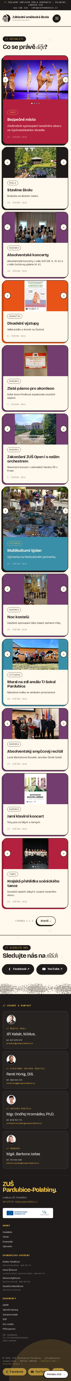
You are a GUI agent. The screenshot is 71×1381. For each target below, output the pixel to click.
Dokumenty (9, 1298)
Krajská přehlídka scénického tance (33, 883)
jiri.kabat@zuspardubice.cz (19, 1043)
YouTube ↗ (55, 969)
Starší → (46, 920)
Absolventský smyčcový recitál (35, 751)
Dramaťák (8, 1241)
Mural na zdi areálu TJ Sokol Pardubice (31, 684)
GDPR (6, 1305)
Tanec (6, 1236)
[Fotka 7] (36, 442)
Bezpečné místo (21, 119)
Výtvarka (7, 1246)
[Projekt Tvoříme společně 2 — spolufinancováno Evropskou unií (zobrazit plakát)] (28, 1213)
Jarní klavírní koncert (25, 816)
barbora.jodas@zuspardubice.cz (22, 1163)
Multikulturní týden (24, 550)
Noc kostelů (18, 617)
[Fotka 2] (34, 103)
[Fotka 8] (39, 442)
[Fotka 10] (44, 442)
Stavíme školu (19, 190)
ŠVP (5, 1319)
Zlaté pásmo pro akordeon (30, 388)
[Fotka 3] (36, 103)
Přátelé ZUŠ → (49, 1361)
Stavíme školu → (13, 1364)
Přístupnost (9, 1329)
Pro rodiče (8, 1324)
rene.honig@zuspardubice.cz (20, 1083)
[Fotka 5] (39, 175)
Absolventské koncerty (28, 255)
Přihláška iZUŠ (54, 1374)
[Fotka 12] (48, 442)
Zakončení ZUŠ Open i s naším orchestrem (33, 459)
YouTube (41, 1372)
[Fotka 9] (41, 442)
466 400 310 (8, 1201)
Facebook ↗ (21, 969)
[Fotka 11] (46, 442)
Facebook (16, 1372)
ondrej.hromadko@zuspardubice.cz (24, 1123)
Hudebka (7, 1232)
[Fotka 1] (32, 103)
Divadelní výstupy (23, 323)
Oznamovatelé (10, 1314)
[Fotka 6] (41, 175)
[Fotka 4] (39, 103)
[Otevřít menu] (57, 18)
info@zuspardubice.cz (26, 1201)
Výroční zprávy (10, 1309)
